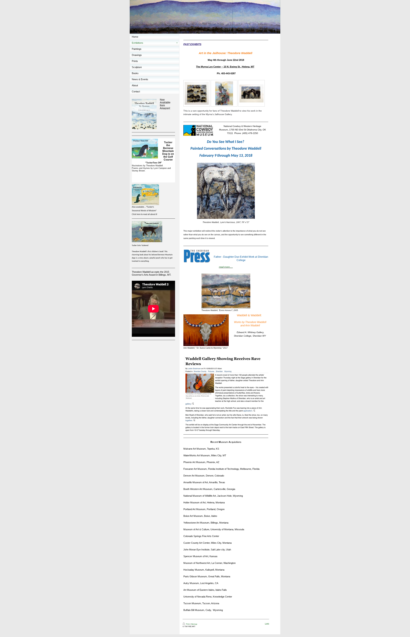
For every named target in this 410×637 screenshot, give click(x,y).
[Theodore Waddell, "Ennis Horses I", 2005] (225, 291)
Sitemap (194, 624)
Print (187, 624)
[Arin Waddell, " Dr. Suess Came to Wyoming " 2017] (206, 330)
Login (267, 624)
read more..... (226, 267)
